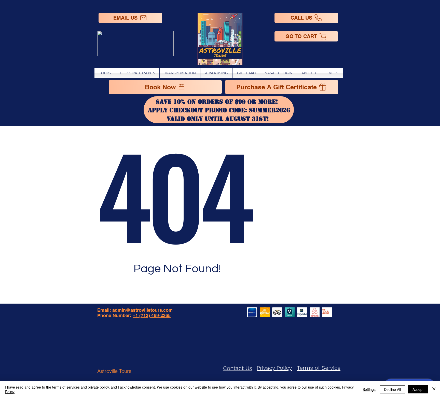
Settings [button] (369, 389)
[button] (333, 73)
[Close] (434, 389)
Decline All (392, 389)
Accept (418, 389)
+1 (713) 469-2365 (152, 315)
